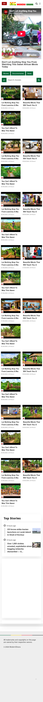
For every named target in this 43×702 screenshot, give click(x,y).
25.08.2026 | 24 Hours (7, 374)
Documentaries (18, 73)
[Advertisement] (20, 690)
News (29, 73)
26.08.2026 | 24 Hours (29, 321)
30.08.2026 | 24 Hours (7, 108)
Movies (6, 73)
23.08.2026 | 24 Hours (7, 480)
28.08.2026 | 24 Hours (7, 214)
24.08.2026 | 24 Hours (7, 427)
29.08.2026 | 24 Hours (7, 161)
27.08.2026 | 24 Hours (7, 267)
